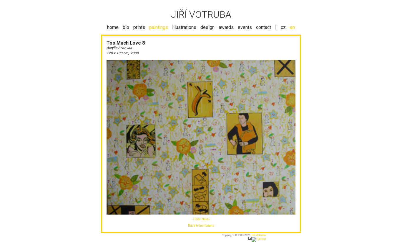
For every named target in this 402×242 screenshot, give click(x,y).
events (245, 27)
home (113, 27)
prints (139, 27)
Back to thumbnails (201, 225)
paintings (158, 27)
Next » (206, 219)
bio (126, 27)
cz (283, 27)
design (207, 27)
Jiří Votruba (258, 235)
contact (263, 27)
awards (226, 27)
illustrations (184, 27)
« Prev (196, 219)
